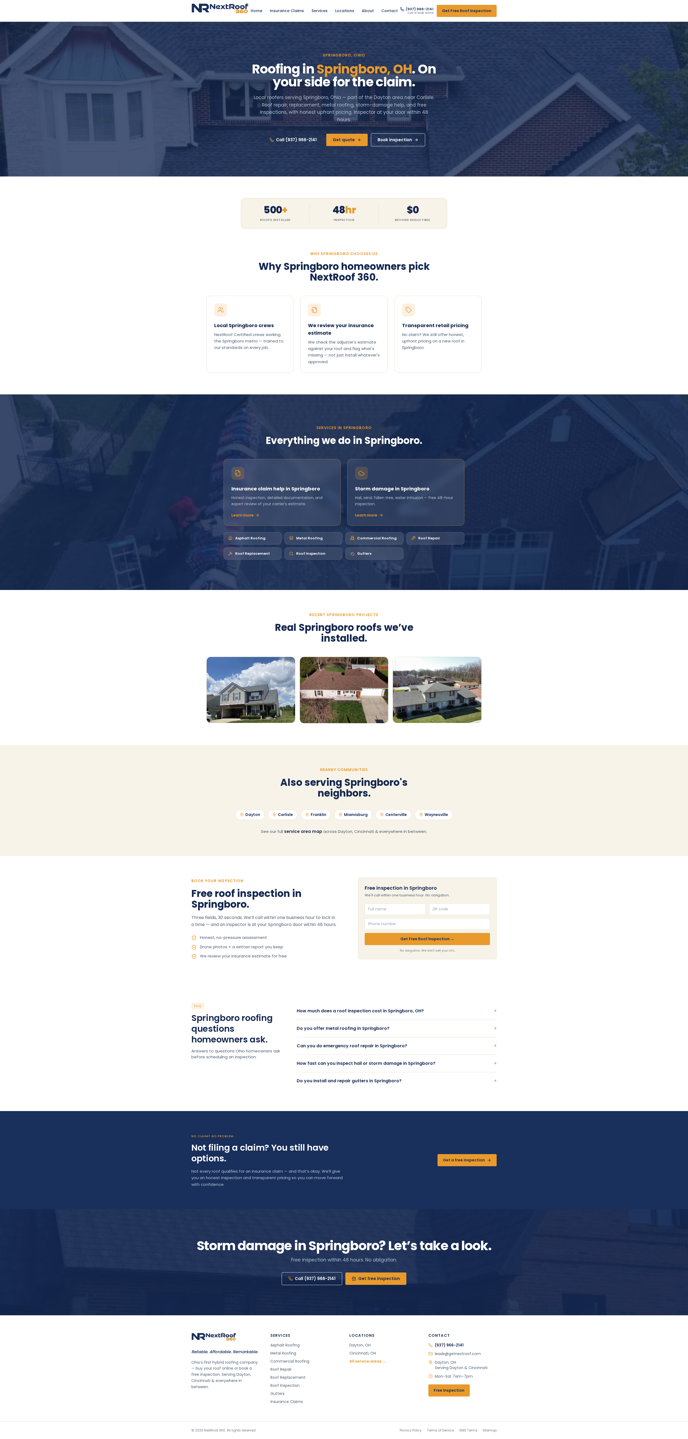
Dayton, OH (360, 1345)
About (368, 10)
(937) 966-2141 (449, 1345)
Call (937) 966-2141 (296, 140)
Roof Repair (429, 538)
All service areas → (367, 1361)
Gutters (364, 553)
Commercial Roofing (377, 538)
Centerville (396, 814)
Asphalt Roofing (250, 538)
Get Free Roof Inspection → (427, 939)
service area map (303, 831)
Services (319, 10)
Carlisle (285, 814)
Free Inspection (449, 1390)
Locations (344, 10)
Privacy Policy (411, 1430)
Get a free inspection (464, 1160)
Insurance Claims (287, 10)
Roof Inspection (310, 553)
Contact (389, 10)
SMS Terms (468, 1430)
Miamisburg (356, 814)
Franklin (318, 814)
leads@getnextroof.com (458, 1353)
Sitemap (490, 1430)
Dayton (252, 814)
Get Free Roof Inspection (466, 10)
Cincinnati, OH (362, 1353)
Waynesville (436, 814)
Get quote (344, 140)
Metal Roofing (309, 538)
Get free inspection (379, 1278)
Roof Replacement (252, 553)
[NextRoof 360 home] (220, 10)
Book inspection (395, 140)
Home (256, 10)
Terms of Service (440, 1430)
